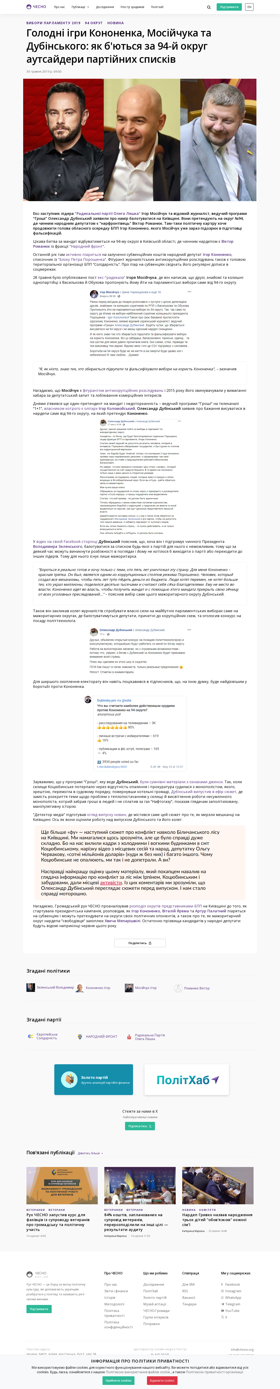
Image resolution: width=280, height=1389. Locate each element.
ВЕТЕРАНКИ (35, 1210)
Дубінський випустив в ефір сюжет (203, 791)
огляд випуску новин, (107, 814)
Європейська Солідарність (47, 1036)
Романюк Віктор (197, 988)
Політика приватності (114, 1313)
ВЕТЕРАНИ (57, 1210)
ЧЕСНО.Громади (156, 1310)
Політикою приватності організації (214, 1372)
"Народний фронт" (86, 246)
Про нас (59, 7)
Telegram (232, 1304)
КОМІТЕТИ (207, 1210)
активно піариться (83, 254)
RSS (185, 1291)
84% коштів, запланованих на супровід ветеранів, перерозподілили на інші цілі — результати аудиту (136, 1222)
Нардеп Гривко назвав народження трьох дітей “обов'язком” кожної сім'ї (217, 1219)
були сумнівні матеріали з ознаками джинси (181, 781)
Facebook (232, 1284)
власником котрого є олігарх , (90, 408)
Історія (109, 1297)
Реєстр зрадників (132, 7)
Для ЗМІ (188, 1284)
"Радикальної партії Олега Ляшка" (107, 213)
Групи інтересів (155, 1317)
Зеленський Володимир (55, 987)
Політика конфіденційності (118, 1324)
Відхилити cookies (162, 1380)
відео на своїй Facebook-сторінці (66, 541)
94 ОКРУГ (94, 23)
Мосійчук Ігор (146, 988)
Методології (114, 1304)
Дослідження (105, 7)
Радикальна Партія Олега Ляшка (150, 1037)
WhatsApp (232, 1297)
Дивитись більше (89, 1153)
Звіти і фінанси (116, 1291)
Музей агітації (154, 1304)
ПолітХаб (150, 1291)
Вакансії (188, 1297)
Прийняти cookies (118, 1380)
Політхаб (157, 7)
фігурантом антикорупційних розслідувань (123, 390)
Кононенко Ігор (98, 988)
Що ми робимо (155, 1273)
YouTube (231, 1310)
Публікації (79, 7)
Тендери (189, 1304)
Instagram (232, 1291)
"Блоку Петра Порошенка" (82, 259)
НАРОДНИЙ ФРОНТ (101, 1037)
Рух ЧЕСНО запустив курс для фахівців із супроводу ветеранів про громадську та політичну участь (58, 1222)
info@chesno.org (242, 1349)
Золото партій (154, 1297)
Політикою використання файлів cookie (138, 1372)
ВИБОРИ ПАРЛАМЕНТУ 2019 (53, 23)
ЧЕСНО (40, 1273)
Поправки (151, 1324)
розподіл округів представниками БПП (165, 906)
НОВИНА (115, 23)
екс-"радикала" (111, 277)
